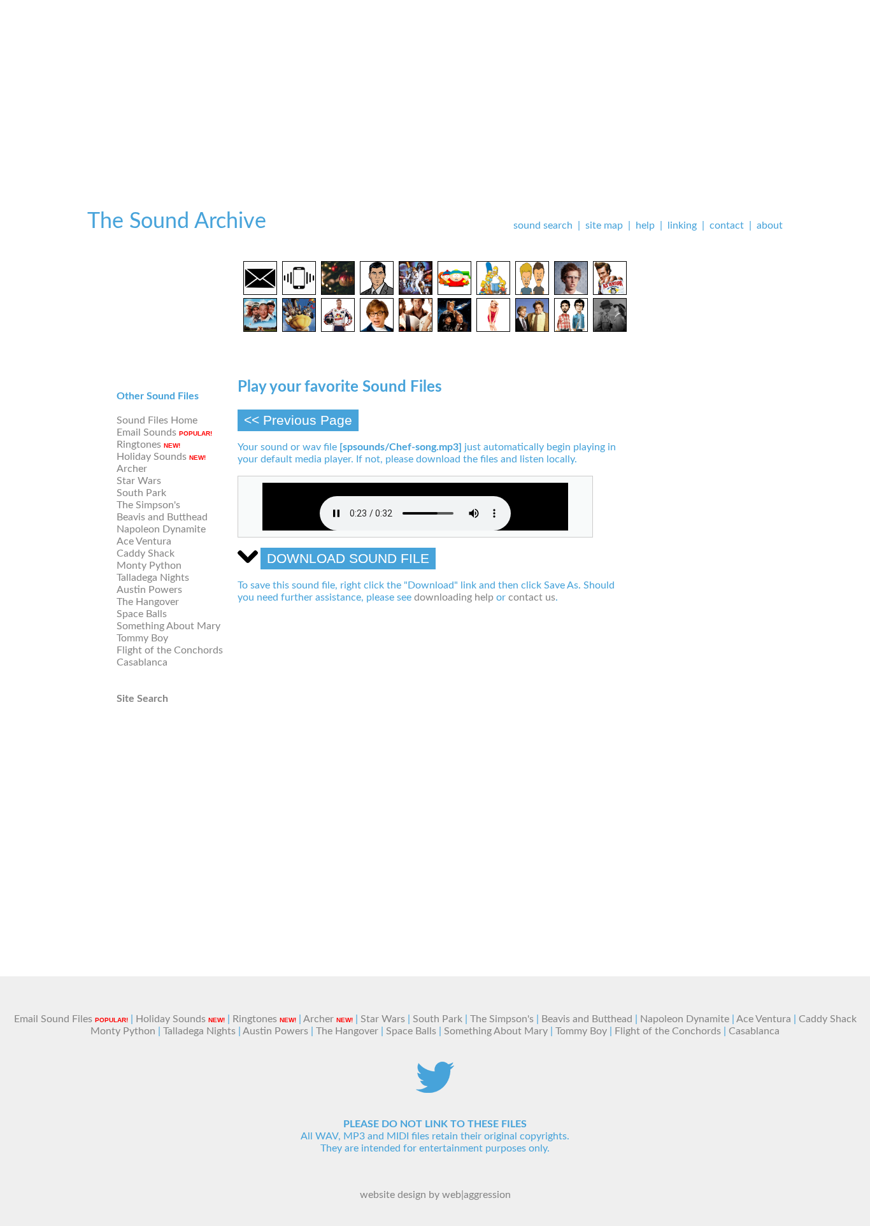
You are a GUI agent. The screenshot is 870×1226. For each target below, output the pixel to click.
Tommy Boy (142, 638)
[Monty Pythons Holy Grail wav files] (299, 329)
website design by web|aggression (435, 1195)
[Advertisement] (435, 89)
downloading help (454, 597)
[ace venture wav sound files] (610, 292)
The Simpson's (148, 505)
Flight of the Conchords (170, 650)
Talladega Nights (153, 578)
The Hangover (148, 602)
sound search (543, 225)
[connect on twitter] (435, 1090)
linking (682, 225)
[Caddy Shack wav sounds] (260, 329)
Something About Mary (168, 626)
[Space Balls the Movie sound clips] (454, 329)
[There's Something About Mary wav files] (493, 329)
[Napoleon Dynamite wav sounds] (571, 292)
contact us (531, 597)
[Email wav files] (260, 292)
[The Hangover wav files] (415, 329)
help (645, 225)
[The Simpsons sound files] (493, 292)
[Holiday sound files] (338, 292)
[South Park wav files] (454, 292)
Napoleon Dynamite (161, 529)
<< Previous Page (298, 420)
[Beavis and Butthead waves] (532, 292)
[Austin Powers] (377, 329)
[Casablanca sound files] (610, 329)
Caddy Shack (146, 553)
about (770, 225)
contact (727, 225)
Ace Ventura (144, 541)
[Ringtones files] (299, 292)
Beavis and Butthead (162, 517)
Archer (132, 469)
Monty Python (149, 565)
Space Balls (142, 614)
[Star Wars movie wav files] (415, 292)
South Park (141, 493)
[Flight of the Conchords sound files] (571, 329)
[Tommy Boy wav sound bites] (532, 329)
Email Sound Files (53, 1019)
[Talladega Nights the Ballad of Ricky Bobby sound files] (338, 329)
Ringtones (139, 444)
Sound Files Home (157, 420)
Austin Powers (149, 590)
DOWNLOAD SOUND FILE (348, 558)
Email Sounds (146, 432)
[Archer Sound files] (377, 292)
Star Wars (139, 481)
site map (604, 225)
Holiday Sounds (152, 457)
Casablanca (142, 662)
